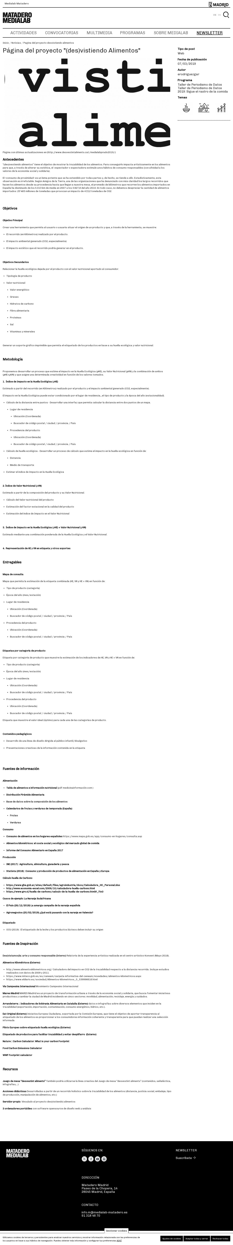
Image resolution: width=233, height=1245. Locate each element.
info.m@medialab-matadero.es (104, 1212)
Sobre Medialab (171, 32)
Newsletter (210, 32)
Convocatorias (61, 32)
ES (215, 15)
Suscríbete (184, 1158)
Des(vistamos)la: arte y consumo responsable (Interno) (34, 955)
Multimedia (99, 32)
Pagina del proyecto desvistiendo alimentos (48, 42)
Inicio (6, 42)
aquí (119, 1241)
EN (219, 15)
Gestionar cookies (116, 1230)
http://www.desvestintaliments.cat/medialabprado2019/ (81, 152)
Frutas (14, 815)
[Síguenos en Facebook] (91, 1159)
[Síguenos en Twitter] (84, 1159)
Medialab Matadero (17, 3)
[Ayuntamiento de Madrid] (218, 4)
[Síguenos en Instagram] (104, 1159)
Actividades (23, 32)
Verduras (15, 822)
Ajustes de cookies (171, 1238)
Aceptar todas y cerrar (196, 1238)
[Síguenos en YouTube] (97, 1159)
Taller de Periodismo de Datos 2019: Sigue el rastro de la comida (203, 89)
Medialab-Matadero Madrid (20, 17)
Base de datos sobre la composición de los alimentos (37, 801)
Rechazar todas (220, 1238)
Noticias (16, 42)
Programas (132, 32)
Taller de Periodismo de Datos (200, 84)
